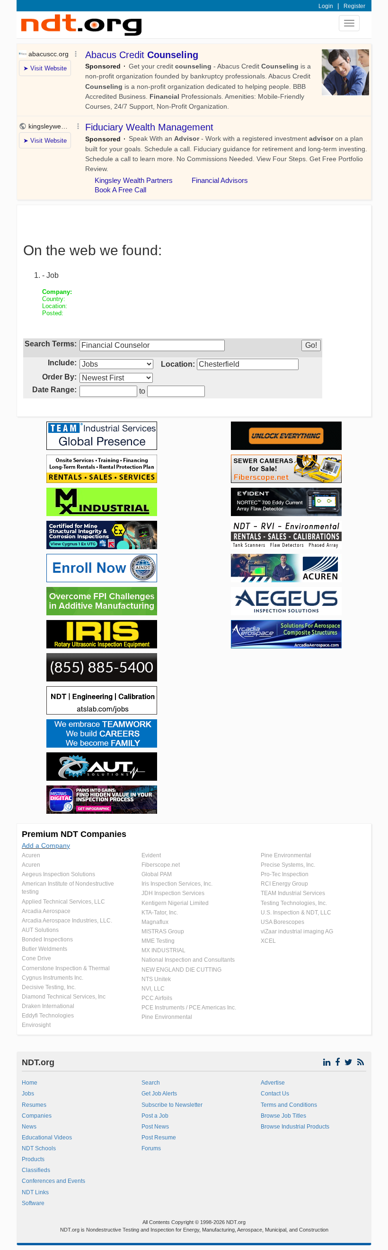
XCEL (268, 941)
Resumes (34, 1105)
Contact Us (275, 1093)
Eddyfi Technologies (48, 1015)
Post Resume (158, 1137)
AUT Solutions (40, 930)
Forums (151, 1148)
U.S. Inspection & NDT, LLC (296, 912)
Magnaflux (154, 922)
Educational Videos (47, 1137)
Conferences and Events (53, 1181)
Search (150, 1082)
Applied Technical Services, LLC (63, 901)
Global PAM (156, 874)
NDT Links (35, 1192)
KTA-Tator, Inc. (159, 912)
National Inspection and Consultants (188, 960)
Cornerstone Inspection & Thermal (66, 968)
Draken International (48, 1006)
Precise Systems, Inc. (288, 865)
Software (33, 1203)
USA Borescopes (282, 922)
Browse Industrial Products (295, 1126)
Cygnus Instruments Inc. (52, 977)
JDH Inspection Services (172, 893)
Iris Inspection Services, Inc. (176, 883)
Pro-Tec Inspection (285, 874)
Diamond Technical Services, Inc (64, 996)
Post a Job (154, 1115)
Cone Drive (36, 958)
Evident (151, 855)
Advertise (273, 1082)
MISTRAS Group (162, 931)
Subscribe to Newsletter (172, 1105)
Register (354, 6)
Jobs (28, 1093)
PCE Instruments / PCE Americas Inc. (188, 1007)
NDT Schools (39, 1148)
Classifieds (36, 1170)
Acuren (31, 855)
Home (29, 1082)
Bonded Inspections (47, 939)
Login (325, 6)
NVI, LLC (153, 988)
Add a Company (46, 845)
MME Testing (158, 941)
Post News (155, 1126)
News (29, 1126)
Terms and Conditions (289, 1105)
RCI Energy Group (284, 883)
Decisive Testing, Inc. (49, 987)
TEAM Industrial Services (293, 893)
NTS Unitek (156, 979)
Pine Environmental (166, 1017)
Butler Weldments (44, 949)
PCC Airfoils (156, 998)
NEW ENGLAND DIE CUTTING (181, 969)
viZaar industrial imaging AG (297, 931)
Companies (37, 1115)
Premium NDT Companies (74, 834)
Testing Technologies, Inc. (294, 903)
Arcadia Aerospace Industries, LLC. (67, 920)
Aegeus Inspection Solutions (58, 874)
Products (33, 1159)
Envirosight (36, 1025)
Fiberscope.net (160, 865)
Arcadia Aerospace (46, 911)
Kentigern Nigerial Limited (175, 903)
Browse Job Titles (283, 1115)
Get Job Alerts (159, 1093)
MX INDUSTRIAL (163, 950)
